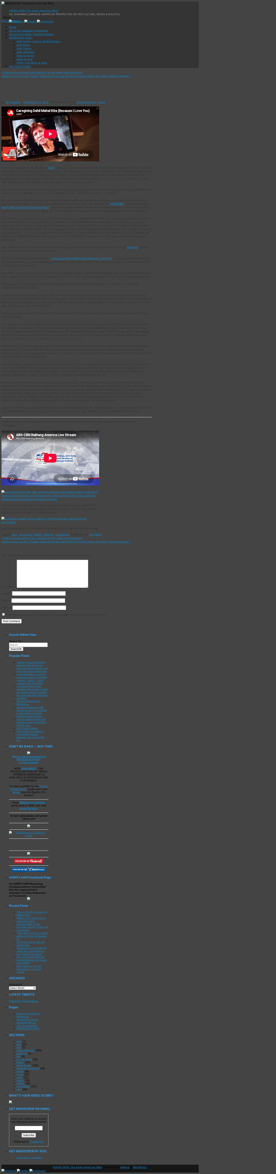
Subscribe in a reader (29, 1157)
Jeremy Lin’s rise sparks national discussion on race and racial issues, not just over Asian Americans (32, 667)
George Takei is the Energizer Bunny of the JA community (32, 927)
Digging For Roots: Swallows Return (31, 34)
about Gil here (28, 808)
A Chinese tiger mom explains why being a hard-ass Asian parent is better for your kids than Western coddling (32, 692)
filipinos (49, 534)
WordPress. (140, 1167)
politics (21, 1083)
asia (19, 1047)
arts (19, 1044)
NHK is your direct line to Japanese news (31, 920)
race (19, 1089)
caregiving (25, 534)
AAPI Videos (24, 48)
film (19, 1056)
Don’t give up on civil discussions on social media (29, 968)
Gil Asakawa (12, 102)
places (20, 1080)
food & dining (24, 1059)
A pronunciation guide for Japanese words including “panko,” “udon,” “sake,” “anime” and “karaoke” (32, 679)
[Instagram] (45, 21)
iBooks (16, 792)
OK (16, 649)
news (20, 1077)
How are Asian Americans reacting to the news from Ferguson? (42, 72)
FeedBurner (36, 1141)
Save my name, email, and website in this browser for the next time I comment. (56, 614)
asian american (86, 102)
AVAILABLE (29, 768)
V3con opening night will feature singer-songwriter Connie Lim (31, 722)
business (22, 1053)
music (20, 1074)
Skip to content (11, 21)
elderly (38, 534)
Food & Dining (25, 55)
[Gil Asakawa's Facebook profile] (28, 835)
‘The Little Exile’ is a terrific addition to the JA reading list (32, 936)
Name (6, 593)
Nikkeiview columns (32, 802)
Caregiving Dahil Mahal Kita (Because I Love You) (81, 258)
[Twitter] (30, 21)
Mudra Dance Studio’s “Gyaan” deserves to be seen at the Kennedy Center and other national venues (66, 76)
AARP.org (132, 247)
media (101, 102)
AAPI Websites (26, 52)
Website (7, 607)
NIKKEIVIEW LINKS (20, 38)
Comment (9, 587)
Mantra (125, 1167)
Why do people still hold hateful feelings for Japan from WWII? (32, 960)
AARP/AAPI (117, 204)
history (20, 1062)
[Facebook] (9, 1171)
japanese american (28, 1068)
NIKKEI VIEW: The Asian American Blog (33, 10)
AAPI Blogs (23, 45)
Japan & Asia (24, 59)
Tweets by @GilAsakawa (23, 1001)
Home (12, 27)
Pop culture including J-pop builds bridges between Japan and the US (30, 736)
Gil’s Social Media (20, 66)
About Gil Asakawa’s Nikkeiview (28, 30)
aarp (14, 534)
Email (6, 600)
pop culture (23, 1086)
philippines (62, 534)
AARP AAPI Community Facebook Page (25, 207)
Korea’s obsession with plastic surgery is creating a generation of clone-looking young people (32, 712)
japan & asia (24, 1065)
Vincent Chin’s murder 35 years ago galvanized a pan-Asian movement (32, 951)
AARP (51, 168)
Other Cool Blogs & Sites (32, 62)
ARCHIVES (15, 984)
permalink (95, 534)
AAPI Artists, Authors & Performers (38, 41)
